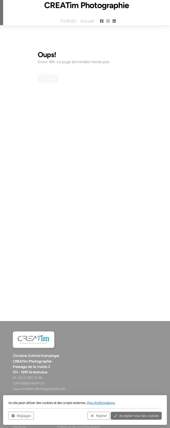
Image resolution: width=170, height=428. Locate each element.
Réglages (24, 415)
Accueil (50, 78)
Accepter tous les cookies (139, 415)
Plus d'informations (101, 403)
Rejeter (101, 415)
